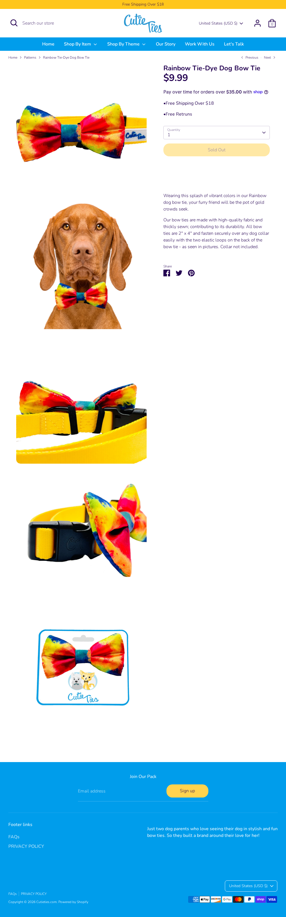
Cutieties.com (46, 902)
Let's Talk (234, 44)
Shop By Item (78, 44)
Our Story (165, 44)
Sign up (187, 791)
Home (48, 44)
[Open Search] (14, 22)
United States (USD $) (218, 23)
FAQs (14, 837)
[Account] (257, 23)
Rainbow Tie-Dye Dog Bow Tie (66, 57)
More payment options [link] (216, 180)
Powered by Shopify (73, 902)
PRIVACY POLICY (26, 846)
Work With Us (199, 44)
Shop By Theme (124, 44)
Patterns (30, 57)
